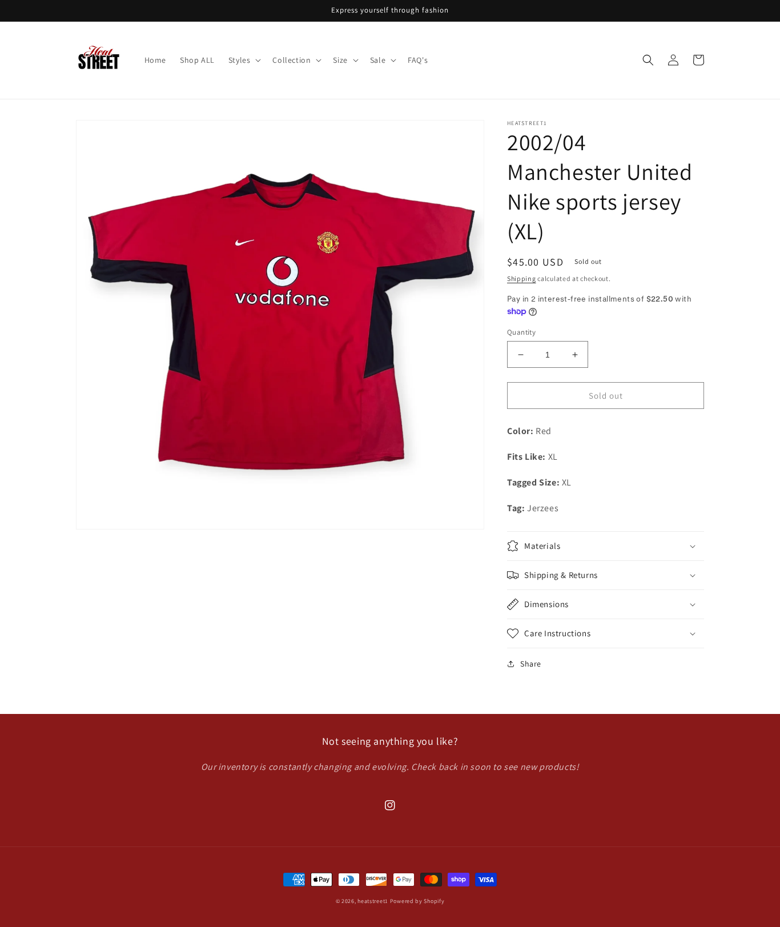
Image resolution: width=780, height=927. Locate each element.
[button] (244, 60)
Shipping (521, 278)
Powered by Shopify (417, 901)
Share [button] (530, 664)
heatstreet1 (372, 901)
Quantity (521, 332)
